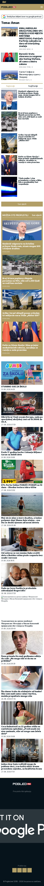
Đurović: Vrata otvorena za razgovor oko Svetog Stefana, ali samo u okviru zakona (30, 58)
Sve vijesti (22, 204)
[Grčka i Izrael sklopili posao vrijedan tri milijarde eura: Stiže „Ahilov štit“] (9, 143)
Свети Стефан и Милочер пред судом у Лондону (29, 74)
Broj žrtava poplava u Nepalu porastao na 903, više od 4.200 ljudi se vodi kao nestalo (30, 116)
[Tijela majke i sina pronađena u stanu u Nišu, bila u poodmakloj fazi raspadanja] (9, 187)
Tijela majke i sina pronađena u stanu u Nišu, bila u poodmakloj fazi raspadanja (30, 181)
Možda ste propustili (15, 215)
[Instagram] (19, 870)
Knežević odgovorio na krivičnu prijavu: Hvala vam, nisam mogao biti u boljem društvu (29, 94)
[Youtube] (29, 870)
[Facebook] (14, 870)
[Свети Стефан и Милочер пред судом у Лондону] (9, 75)
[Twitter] (24, 870)
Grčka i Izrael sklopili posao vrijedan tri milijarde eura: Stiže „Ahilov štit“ (27, 138)
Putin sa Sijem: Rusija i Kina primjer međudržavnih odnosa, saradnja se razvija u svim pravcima (30, 159)
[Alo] (3, 2)
